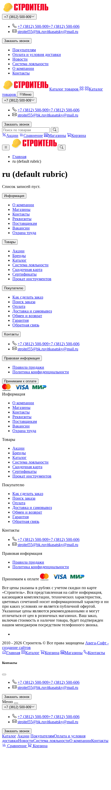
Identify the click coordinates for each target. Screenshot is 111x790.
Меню (26, 95)
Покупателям (24, 50)
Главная (19, 156)
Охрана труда (24, 233)
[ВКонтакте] (14, 634)
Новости (20, 59)
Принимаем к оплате (20, 381)
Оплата (18, 306)
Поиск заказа (23, 302)
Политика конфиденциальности (40, 372)
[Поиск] (54, 130)
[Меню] (6, 147)
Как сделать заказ (27, 297)
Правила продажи (28, 367)
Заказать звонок (16, 41)
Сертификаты (24, 274)
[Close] (4, 674)
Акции (18, 251)
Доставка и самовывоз (32, 311)
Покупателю (13, 288)
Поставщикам (24, 223)
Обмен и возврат (27, 316)
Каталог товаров (64, 89)
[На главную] (25, 11)
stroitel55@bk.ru (31, 31)
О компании (23, 68)
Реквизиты (21, 219)
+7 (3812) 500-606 (64, 26)
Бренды (19, 255)
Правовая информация (22, 358)
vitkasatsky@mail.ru (61, 31)
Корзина (52, 653)
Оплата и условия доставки (36, 54)
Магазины (21, 209)
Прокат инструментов (31, 279)
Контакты (21, 73)
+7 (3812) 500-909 (17, 17)
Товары (9, 242)
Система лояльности (30, 64)
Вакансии (21, 228)
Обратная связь (25, 325)
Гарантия (20, 320)
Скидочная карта (27, 269)
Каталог (19, 260)
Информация (14, 196)
